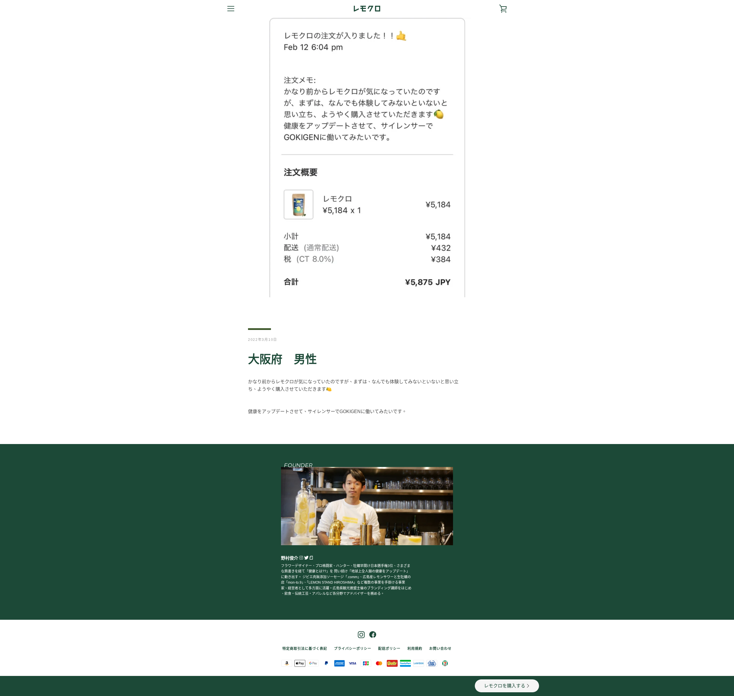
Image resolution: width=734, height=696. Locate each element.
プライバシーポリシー (352, 649)
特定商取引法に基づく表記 (304, 649)
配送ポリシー (389, 649)
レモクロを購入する (504, 685)
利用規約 (414, 649)
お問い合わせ (440, 649)
